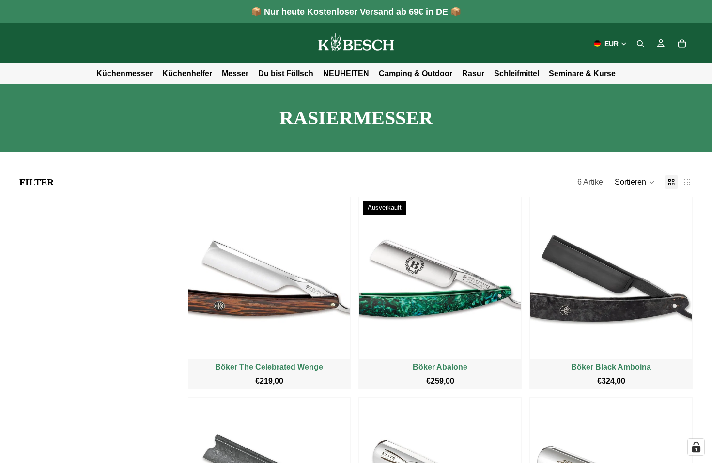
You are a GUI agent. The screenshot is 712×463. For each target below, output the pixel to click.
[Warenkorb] (682, 43)
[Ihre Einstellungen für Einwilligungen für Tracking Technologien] (696, 447)
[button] (635, 182)
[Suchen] (640, 43)
